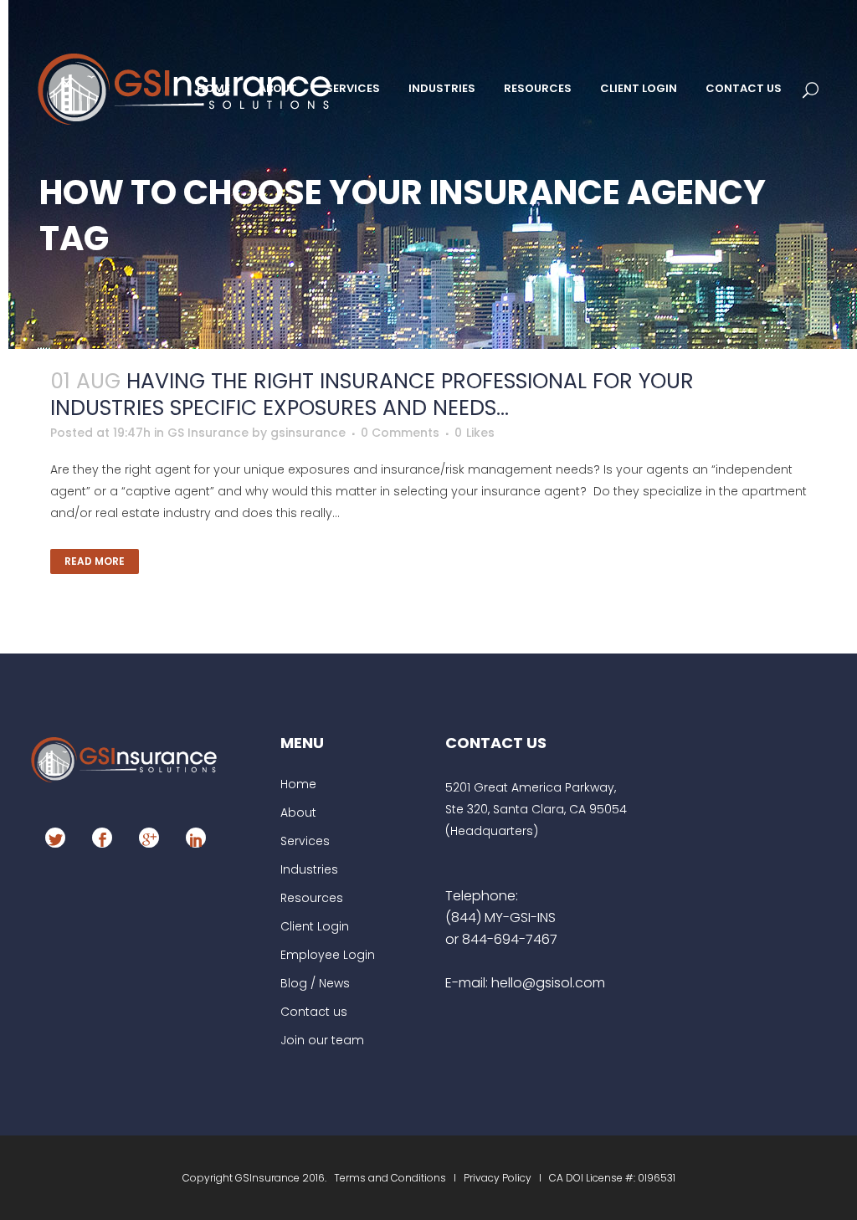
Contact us (313, 1011)
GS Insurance (208, 432)
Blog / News (315, 983)
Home (298, 784)
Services (305, 841)
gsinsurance (308, 432)
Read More (94, 561)
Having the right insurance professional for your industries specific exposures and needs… (372, 395)
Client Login (314, 926)
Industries (309, 869)
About (298, 812)
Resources (311, 897)
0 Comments (400, 432)
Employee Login (327, 954)
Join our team (322, 1040)
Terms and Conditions (391, 1178)
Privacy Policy (497, 1178)
